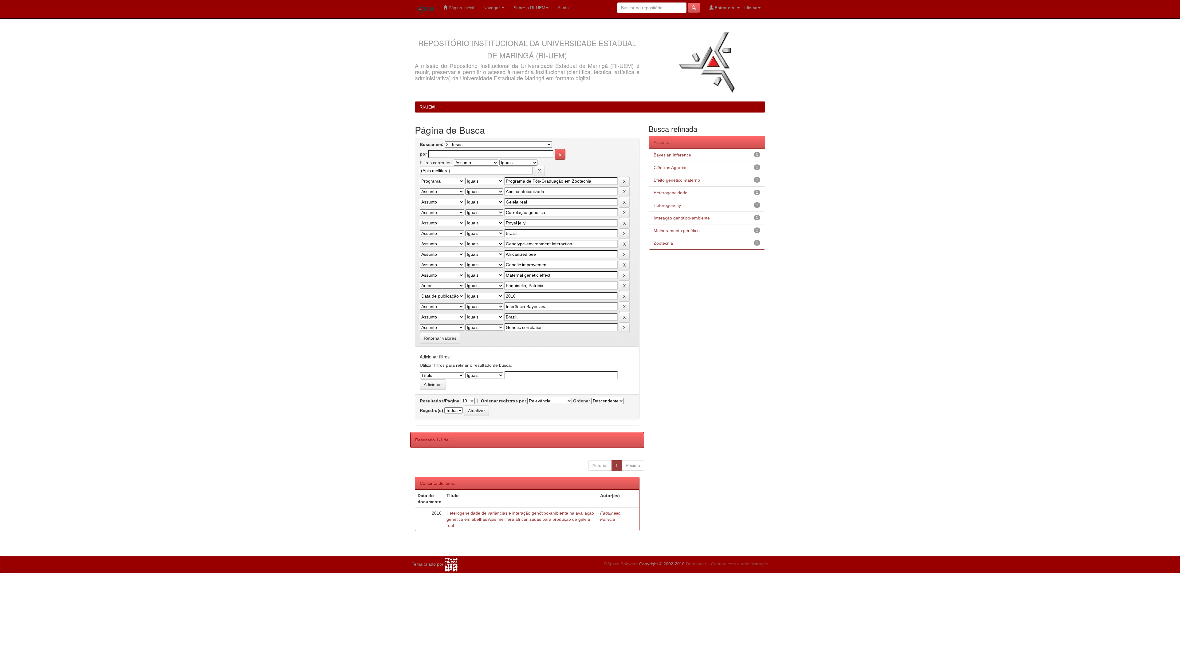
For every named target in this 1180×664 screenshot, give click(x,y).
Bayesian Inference (672, 154)
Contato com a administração (739, 563)
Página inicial (460, 7)
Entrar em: (725, 7)
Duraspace (696, 563)
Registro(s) (431, 410)
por (423, 154)
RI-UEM (427, 107)
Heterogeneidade (670, 192)
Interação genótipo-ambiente (682, 217)
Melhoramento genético (677, 230)
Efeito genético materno (677, 180)
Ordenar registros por (503, 400)
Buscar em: (431, 144)
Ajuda (563, 7)
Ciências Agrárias (670, 167)
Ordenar (581, 400)
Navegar (492, 7)
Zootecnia (663, 243)
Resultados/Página (439, 400)
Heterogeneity (667, 205)
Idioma (750, 7)
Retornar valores (440, 338)
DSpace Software (621, 563)
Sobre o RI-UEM (529, 7)
